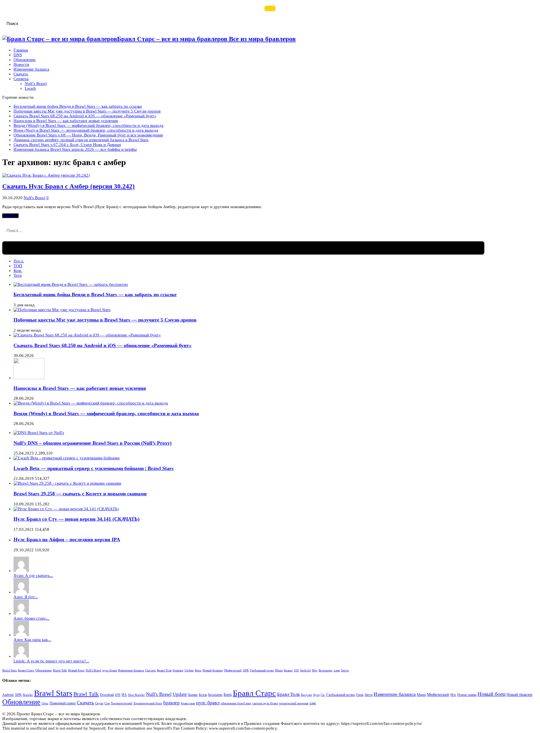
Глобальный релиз (262, 670)
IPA (124, 695)
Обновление (25, 59)
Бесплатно (325, 670)
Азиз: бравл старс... (32, 618)
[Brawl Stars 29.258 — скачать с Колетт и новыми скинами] (67, 483)
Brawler (28, 694)
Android (305, 670)
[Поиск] (270, 8)
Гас (323, 694)
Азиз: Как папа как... (32, 639)
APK (246, 670)
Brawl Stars (9, 670)
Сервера (21, 79)
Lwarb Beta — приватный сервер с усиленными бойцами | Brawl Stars (94, 468)
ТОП (18, 266)
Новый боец (76, 670)
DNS (18, 55)
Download (107, 695)
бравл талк (188, 703)
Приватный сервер (63, 703)
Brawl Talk (60, 670)
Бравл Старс (26, 670)
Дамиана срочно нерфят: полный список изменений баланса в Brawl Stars (81, 140)
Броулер (306, 694)
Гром (359, 695)
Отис (45, 703)
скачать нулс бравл (265, 703)
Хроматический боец (147, 703)
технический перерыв (293, 703)
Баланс (288, 670)
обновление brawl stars (236, 703)
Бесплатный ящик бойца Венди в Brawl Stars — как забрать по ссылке (78, 106)
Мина (279, 670)
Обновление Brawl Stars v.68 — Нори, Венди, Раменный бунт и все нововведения (88, 135)
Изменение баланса (31, 69)
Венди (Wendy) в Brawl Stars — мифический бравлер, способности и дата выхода (88, 125)
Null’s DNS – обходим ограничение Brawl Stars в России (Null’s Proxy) (93, 443)
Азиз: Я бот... (26, 597)
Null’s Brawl (36, 83)
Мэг (315, 670)
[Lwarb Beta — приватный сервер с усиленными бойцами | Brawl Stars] (67, 458)
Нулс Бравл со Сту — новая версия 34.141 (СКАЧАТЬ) (77, 519)
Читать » (10, 215)
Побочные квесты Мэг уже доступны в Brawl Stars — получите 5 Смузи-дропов (87, 111)
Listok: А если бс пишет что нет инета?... (51, 661)
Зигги (345, 670)
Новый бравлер (212, 670)
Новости (21, 64)
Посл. (19, 261)
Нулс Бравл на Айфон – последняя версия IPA (67, 539)
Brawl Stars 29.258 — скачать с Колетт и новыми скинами (80, 493)
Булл (316, 694)
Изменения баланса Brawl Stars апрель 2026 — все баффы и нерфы (75, 149)
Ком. (18, 270)
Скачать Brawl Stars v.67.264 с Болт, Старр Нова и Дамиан (67, 144)
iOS (296, 670)
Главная (21, 50)
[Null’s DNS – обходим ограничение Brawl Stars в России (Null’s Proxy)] (39, 432)
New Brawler (136, 694)
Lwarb (30, 88)
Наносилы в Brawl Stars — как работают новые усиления (66, 120)
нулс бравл (109, 670)
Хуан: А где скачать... (33, 575)
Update (189, 670)
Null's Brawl (34, 197)
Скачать (21, 74)
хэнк (337, 670)
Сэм (107, 703)
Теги (18, 275)
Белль (203, 695)
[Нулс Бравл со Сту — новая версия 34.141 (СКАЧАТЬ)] (66, 509)
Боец (198, 670)
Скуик (99, 703)
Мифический (233, 670)
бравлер (178, 670)
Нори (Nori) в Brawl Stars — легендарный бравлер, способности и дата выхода (86, 130)
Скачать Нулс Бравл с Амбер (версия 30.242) (68, 186)
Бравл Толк (164, 670)
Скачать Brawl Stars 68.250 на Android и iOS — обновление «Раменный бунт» (85, 116)
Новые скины (466, 695)
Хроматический (121, 703)
